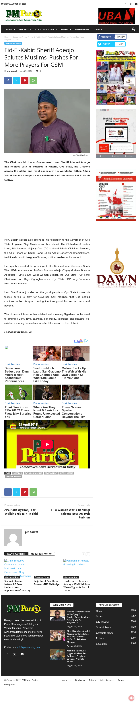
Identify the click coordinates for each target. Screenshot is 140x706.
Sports (64, 29)
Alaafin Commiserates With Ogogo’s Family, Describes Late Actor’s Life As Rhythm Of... (78, 617)
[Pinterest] (24, 80)
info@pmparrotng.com (28, 647)
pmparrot (12, 71)
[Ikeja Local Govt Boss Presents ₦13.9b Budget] (47, 568)
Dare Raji (17, 473)
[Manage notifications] (131, 698)
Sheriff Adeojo (66, 473)
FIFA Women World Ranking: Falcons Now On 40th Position (70, 513)
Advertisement (107, 680)
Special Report (104, 627)
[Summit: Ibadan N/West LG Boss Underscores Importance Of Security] (17, 568)
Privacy (92, 680)
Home (9, 29)
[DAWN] (116, 268)
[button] (133, 29)
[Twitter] (130, 4)
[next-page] (88, 554)
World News (82, 29)
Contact (97, 29)
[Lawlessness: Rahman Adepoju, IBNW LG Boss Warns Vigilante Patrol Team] (76, 568)
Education (101, 644)
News (99, 611)
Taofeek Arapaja (13, 476)
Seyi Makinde (51, 473)
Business (23, 29)
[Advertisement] (47, 212)
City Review (102, 622)
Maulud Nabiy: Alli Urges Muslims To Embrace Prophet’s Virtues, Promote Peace (76, 656)
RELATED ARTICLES (16, 553)
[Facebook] (125, 4)
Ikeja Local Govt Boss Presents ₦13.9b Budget (47, 582)
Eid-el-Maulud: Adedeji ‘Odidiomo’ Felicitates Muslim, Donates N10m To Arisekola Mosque (78, 637)
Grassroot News (20, 37)
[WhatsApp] (33, 80)
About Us (66, 680)
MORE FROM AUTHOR (41, 553)
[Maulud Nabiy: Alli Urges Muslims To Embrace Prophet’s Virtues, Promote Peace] (57, 654)
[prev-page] (83, 554)
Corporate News (44, 29)
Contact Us (123, 680)
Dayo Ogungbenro (33, 473)
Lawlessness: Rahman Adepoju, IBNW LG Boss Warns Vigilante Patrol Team (76, 585)
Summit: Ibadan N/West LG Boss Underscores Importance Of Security (17, 585)
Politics (100, 638)
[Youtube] (136, 4)
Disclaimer (80, 680)
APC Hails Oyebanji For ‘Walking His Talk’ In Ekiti (21, 511)
